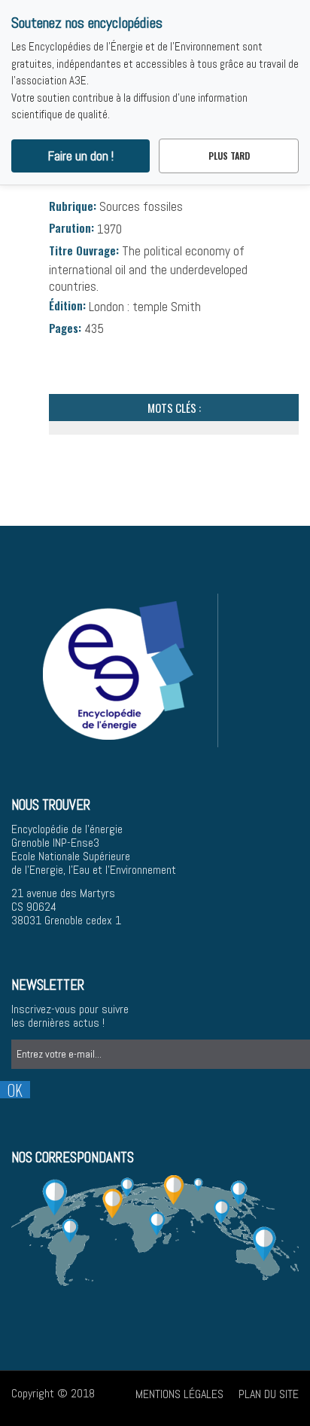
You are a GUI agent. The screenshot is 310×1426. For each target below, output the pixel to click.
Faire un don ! (81, 156)
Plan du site (269, 1394)
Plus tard (229, 155)
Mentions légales (179, 1394)
